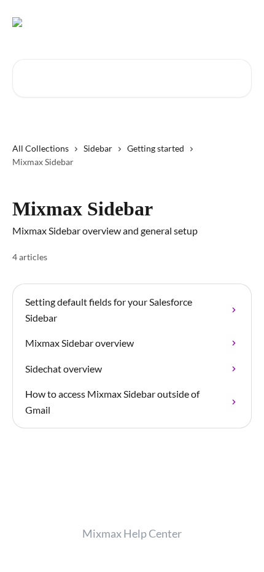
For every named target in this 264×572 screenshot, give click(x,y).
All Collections (40, 148)
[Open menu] (241, 22)
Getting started (155, 148)
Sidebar (97, 148)
